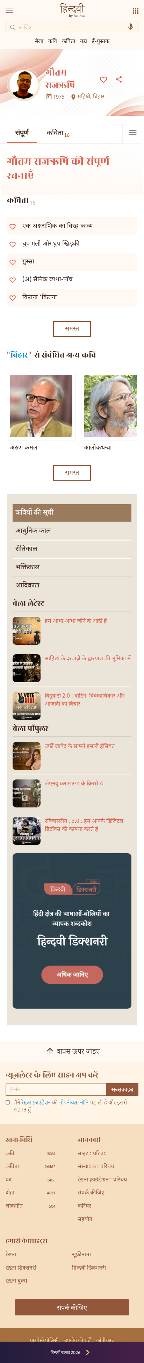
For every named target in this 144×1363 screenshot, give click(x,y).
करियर (84, 1206)
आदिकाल (27, 585)
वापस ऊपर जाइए (78, 1052)
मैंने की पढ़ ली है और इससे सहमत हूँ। (70, 1107)
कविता (58, 133)
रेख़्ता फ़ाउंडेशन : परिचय (102, 1180)
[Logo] (72, 11)
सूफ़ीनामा (81, 1255)
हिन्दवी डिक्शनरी (89, 1268)
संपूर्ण (22, 133)
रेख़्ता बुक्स (16, 1281)
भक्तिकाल (27, 567)
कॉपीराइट (105, 1340)
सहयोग (85, 1219)
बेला (39, 40)
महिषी (84, 97)
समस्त (72, 329)
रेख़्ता (11, 1255)
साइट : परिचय (92, 1154)
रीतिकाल (26, 549)
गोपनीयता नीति (74, 1103)
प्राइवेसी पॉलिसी (44, 1340)
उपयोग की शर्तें (77, 1340)
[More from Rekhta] (135, 11)
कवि (52, 40)
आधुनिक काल (33, 531)
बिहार (99, 97)
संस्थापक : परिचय (96, 1167)
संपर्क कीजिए (91, 1193)
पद (30, 1180)
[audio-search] (130, 27)
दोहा (30, 1193)
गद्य (83, 40)
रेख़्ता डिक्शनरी (21, 1268)
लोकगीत (30, 1206)
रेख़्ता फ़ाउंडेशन (36, 1103)
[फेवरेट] (103, 79)
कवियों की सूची (34, 512)
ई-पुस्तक (100, 40)
